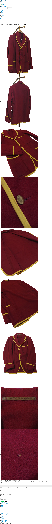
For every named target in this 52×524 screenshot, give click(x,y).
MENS (2, 10)
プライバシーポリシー (4, 514)
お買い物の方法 (3, 510)
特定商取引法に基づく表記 (4, 513)
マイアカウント (3, 515)
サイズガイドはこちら (4, 502)
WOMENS (2, 11)
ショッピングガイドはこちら (4, 503)
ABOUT (2, 13)
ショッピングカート (3, 518)
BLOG (2, 12)
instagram (5, 520)
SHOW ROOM (3, 507)
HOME (2, 505)
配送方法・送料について (4, 512)
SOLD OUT (26, 486)
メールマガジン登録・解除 (4, 519)
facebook (5, 521)
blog (3, 522)
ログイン (2, 517)
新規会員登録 (2, 516)
